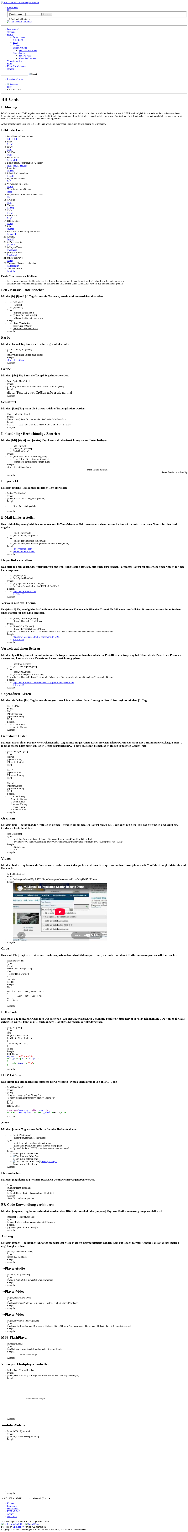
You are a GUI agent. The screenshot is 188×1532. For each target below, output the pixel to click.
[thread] (10, 186)
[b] (8, 139)
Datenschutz (13, 1508)
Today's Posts (25, 55)
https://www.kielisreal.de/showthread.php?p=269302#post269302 (43, 682)
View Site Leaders (27, 58)
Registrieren (12, 7)
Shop (9, 63)
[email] (10, 176)
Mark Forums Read (28, 50)
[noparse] (11, 234)
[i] (12, 139)
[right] (15, 165)
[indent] (10, 170)
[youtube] (11, 271)
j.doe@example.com (22, 548)
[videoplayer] (13, 266)
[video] (10, 207)
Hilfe (9, 10)
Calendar (17, 45)
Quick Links (19, 53)
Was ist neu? (13, 29)
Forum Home (19, 37)
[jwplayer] (12, 250)
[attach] (10, 239)
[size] (9, 149)
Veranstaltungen (14, 61)
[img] (9, 202)
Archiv (10, 1514)
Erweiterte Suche (15, 79)
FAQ (15, 42)
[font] (9, 155)
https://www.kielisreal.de (24, 591)
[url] (9, 181)
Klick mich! (18, 639)
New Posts (18, 40)
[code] (10, 213)
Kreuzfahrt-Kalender (16, 66)
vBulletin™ (18, 1527)
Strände (10, 69)
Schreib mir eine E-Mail (24, 551)
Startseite (11, 32)
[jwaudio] (11, 244)
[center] (23, 165)
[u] (15, 139)
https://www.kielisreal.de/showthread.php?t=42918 (36, 637)
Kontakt (11, 1503)
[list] (9, 197)
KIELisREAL (19, 594)
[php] (9, 218)
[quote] (10, 229)
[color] (10, 144)
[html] (10, 223)
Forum (10, 34)
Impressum (12, 1506)
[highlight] (12, 160)
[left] (9, 165)
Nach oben (12, 1516)
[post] (9, 192)
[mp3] (10, 260)
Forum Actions (20, 48)
